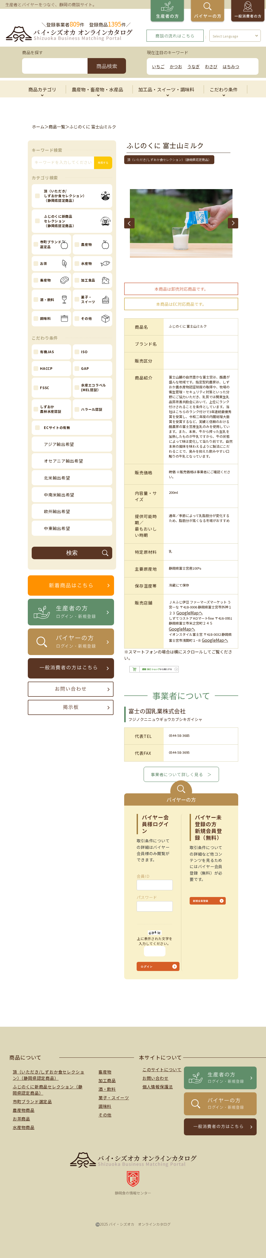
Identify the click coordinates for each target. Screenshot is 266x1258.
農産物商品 (24, 1110)
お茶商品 (21, 1119)
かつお (176, 66)
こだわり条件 (224, 89)
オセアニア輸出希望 (63, 461)
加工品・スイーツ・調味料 (166, 89)
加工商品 (107, 1080)
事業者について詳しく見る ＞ (181, 774)
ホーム (38, 126)
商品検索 (106, 66)
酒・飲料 (107, 1089)
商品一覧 (57, 126)
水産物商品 (24, 1127)
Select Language (225, 36)
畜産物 (104, 1072)
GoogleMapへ (189, 612)
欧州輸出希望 (57, 511)
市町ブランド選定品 (32, 1101)
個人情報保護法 (157, 1086)
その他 (104, 1115)
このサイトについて (162, 1069)
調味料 (104, 1106)
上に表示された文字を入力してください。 (154, 941)
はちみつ (231, 66)
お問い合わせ (155, 1078)
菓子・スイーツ (113, 1097)
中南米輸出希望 (59, 494)
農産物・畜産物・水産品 (97, 89)
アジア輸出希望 (59, 444)
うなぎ (193, 66)
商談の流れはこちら (175, 36)
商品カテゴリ (42, 89)
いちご (158, 66)
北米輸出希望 (57, 478)
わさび (211, 66)
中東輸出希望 (57, 528)
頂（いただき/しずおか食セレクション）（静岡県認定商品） (48, 1075)
